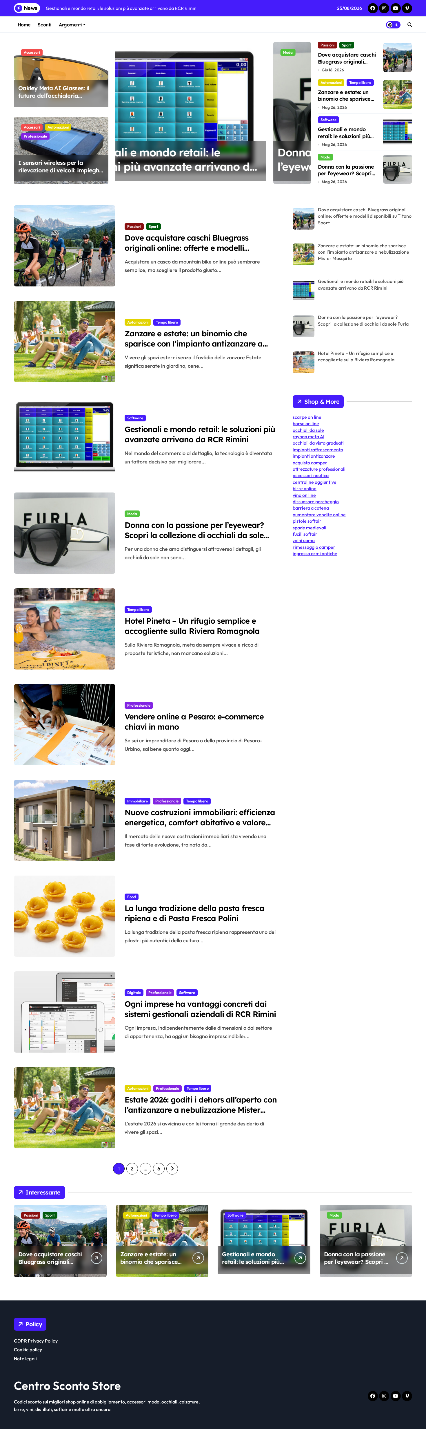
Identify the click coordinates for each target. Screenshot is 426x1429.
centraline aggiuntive (314, 482)
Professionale (35, 136)
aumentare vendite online (319, 514)
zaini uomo (304, 540)
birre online (304, 488)
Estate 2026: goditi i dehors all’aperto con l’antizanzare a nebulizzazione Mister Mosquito (201, 1110)
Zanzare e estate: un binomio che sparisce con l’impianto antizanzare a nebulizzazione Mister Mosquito (194, 344)
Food (131, 896)
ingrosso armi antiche (315, 553)
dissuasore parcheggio (316, 501)
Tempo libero (360, 82)
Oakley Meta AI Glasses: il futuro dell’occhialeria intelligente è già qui (53, 95)
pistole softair (307, 521)
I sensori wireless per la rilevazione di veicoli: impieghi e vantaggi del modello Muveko (59, 174)
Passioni (327, 45)
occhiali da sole (308, 430)
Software (328, 119)
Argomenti (70, 25)
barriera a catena (311, 508)
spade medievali (309, 528)
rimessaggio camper (314, 547)
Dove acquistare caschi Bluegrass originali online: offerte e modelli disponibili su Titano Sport (186, 248)
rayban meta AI (308, 436)
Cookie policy (28, 1349)
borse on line (306, 423)
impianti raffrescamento (318, 449)
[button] (305, 112)
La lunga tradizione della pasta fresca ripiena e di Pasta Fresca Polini (194, 913)
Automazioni (58, 127)
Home (24, 25)
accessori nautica (311, 475)
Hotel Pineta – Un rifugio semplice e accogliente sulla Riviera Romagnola (192, 626)
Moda (130, 52)
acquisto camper (310, 462)
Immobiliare (137, 801)
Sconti (44, 25)
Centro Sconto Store (67, 1385)
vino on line (304, 495)
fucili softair (305, 534)
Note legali (25, 1358)
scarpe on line (307, 417)
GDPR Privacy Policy (36, 1341)
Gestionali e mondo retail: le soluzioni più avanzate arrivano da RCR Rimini (345, 139)
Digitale (134, 992)
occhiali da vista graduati (318, 443)
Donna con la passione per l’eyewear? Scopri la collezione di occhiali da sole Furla (205, 166)
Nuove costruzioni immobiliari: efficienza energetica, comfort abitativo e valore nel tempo (200, 822)
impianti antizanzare (314, 456)
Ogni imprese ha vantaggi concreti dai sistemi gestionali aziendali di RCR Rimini (200, 1009)
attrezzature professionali (319, 469)
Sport (347, 45)
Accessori (32, 52)
